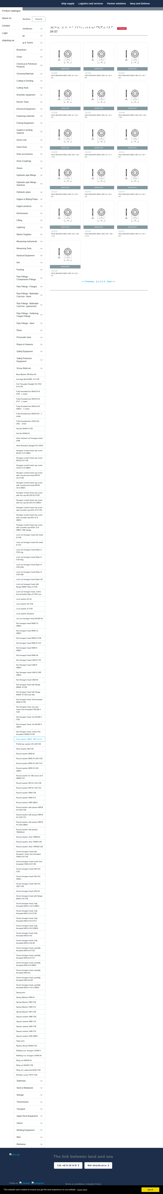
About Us (6, 18)
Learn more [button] (82, 1190)
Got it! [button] (150, 1190)
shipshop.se (8, 40)
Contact (6, 25)
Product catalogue (11, 11)
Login (5, 33)
